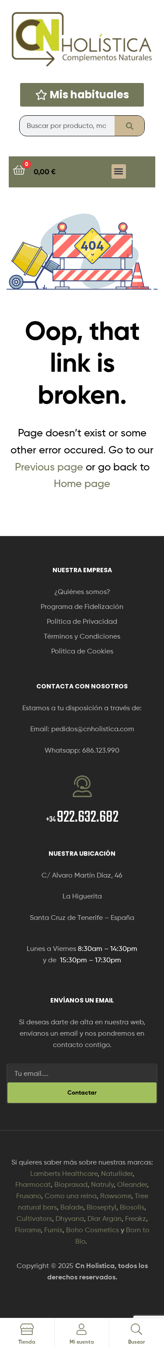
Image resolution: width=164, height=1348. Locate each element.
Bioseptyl (101, 1207)
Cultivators (34, 1218)
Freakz (135, 1218)
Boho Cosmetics (92, 1230)
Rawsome (115, 1196)
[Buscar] (129, 126)
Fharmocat (33, 1184)
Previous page (49, 466)
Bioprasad (70, 1184)
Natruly (102, 1184)
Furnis (53, 1230)
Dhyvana (70, 1218)
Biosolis (132, 1207)
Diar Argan (104, 1218)
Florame (28, 1230)
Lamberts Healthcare (64, 1173)
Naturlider (117, 1173)
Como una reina (71, 1196)
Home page (82, 483)
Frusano (28, 1196)
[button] (119, 171)
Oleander (132, 1184)
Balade (71, 1207)
